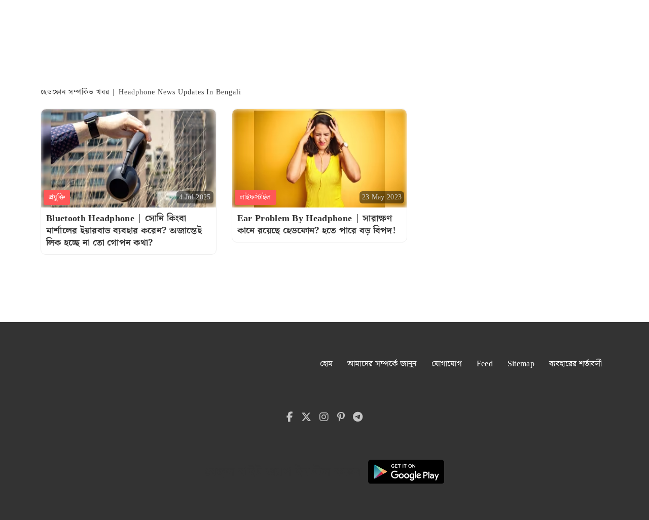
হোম (326, 364)
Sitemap (521, 364)
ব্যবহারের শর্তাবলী (575, 364)
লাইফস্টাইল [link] (255, 197)
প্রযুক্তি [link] (57, 197)
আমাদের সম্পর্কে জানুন (382, 364)
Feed (485, 364)
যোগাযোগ (446, 364)
